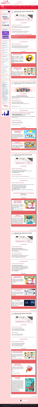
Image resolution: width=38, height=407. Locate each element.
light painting (6, 92)
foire (3, 89)
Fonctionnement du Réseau (5, 66)
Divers (3, 63)
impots (4, 90)
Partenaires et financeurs (14, 404)
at (5, 85)
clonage (5, 87)
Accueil (3, 6)
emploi (5, 88)
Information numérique (4, 67)
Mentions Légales (19, 404)
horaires (7, 89)
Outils (28, 6)
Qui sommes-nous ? (7, 6)
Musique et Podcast (16, 172)
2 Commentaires (34, 396)
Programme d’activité (14, 6)
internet (3, 91)
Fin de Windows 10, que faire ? (32, 404)
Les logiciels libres (4, 8)
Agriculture (6, 82)
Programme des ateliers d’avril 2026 (23, 313)
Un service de (4, 103)
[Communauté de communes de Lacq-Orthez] (5, 105)
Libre (3, 92)
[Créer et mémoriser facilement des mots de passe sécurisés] (5, 35)
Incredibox (6, 90)
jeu (5, 91)
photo (3, 96)
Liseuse (5, 93)
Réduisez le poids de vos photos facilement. (5, 23)
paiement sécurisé (4, 95)
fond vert (5, 89)
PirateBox (6, 96)
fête (6, 89)
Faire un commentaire (33, 151)
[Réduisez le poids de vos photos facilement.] (5, 25)
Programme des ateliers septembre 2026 (24, 11)
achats (4, 82)
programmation (4, 97)
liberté (7, 91)
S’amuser (24, 6)
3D (2, 82)
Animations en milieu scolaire (5, 58)
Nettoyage (6, 94)
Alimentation (3, 83)
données (3, 88)
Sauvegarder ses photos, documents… (19, 171)
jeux (6, 91)
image (2, 90)
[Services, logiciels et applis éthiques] (5, 17)
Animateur (15, 12)
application (3, 85)
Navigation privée (4, 70)
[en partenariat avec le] (5, 113)
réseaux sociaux (5, 98)
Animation (4, 84)
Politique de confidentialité (25, 404)
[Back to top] (36, 405)
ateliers (4, 86)
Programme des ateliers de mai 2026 (23, 233)
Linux (3, 93)
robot (7, 97)
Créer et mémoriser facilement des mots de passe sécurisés (5, 30)
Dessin (6, 87)
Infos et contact (33, 6)
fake (6, 88)
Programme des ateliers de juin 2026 (23, 154)
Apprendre (20, 6)
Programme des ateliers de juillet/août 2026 (25, 83)
